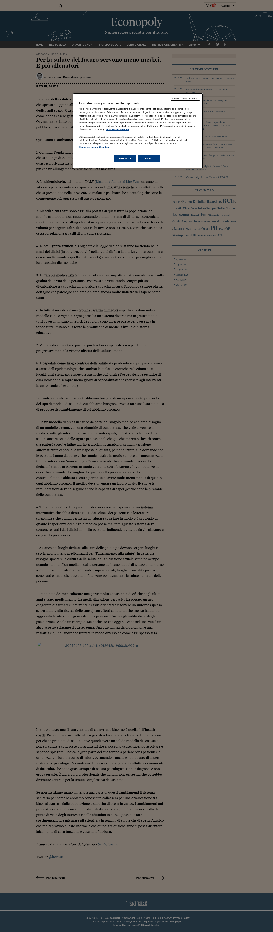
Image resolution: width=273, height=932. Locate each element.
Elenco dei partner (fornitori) (94, 147)
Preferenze (125, 158)
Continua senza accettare (185, 98)
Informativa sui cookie (117, 129)
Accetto (148, 158)
